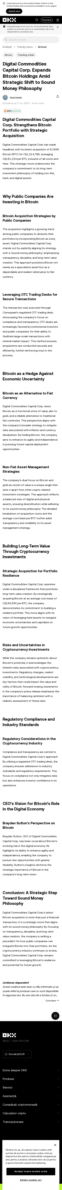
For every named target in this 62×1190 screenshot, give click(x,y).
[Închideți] (55, 1145)
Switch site (14, 11)
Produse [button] (8, 1079)
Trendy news (25, 46)
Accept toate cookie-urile (30, 1171)
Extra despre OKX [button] (15, 1070)
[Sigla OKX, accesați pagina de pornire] (9, 20)
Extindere (51, 1000)
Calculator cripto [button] (14, 1113)
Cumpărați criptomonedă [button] (20, 1104)
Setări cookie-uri (30, 1180)
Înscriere (46, 20)
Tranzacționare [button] (13, 1122)
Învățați (7, 46)
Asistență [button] (9, 1096)
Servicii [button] (7, 1087)
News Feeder (16, 97)
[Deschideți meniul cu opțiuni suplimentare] (57, 20)
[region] (30, 1165)
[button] (36, 20)
